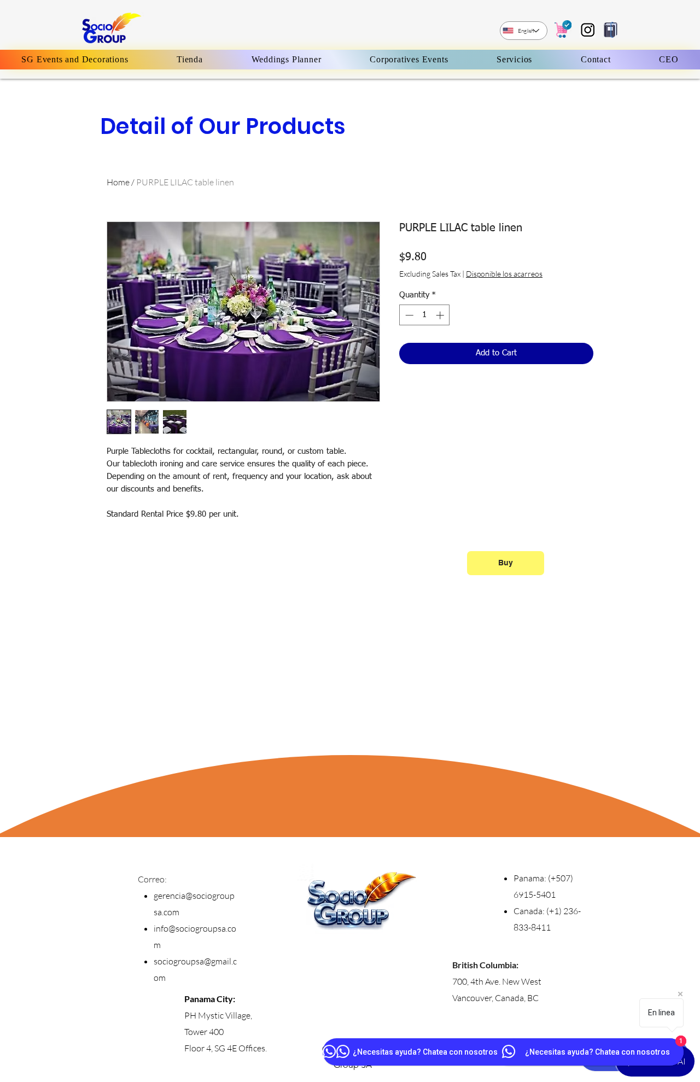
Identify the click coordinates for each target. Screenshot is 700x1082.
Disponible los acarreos (504, 273)
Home (118, 182)
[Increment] (441, 315)
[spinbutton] (425, 315)
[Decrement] (408, 315)
